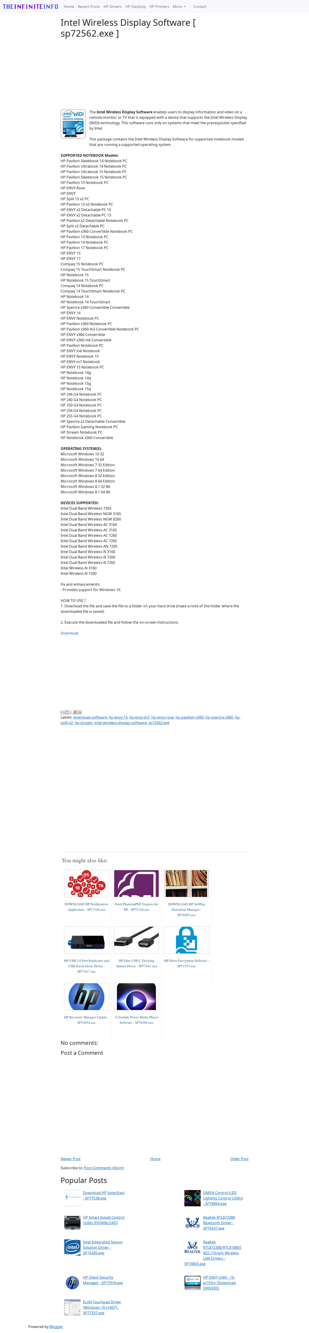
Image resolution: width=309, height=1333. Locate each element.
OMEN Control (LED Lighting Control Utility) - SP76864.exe (223, 1198)
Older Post (239, 1158)
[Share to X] (71, 712)
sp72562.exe (158, 722)
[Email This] (62, 712)
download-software (90, 717)
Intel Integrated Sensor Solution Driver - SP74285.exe (103, 1247)
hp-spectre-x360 (219, 717)
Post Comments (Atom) (104, 1167)
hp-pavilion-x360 (190, 717)
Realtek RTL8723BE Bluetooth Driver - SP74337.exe (219, 1223)
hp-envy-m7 (139, 717)
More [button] (178, 6)
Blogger (56, 1326)
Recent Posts (89, 6)
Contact (200, 6)
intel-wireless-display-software (120, 722)
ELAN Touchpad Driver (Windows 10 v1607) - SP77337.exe (102, 1307)
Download (69, 633)
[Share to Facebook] (75, 712)
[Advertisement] (155, 74)
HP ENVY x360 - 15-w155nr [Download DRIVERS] (219, 1283)
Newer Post (71, 1158)
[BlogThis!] (67, 712)
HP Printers (159, 6)
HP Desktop (136, 6)
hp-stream (84, 722)
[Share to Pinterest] (80, 712)
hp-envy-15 (118, 717)
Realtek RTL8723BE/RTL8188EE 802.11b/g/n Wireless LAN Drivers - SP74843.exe (212, 1253)
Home (69, 6)
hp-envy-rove (162, 717)
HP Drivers (113, 6)
